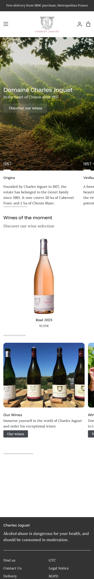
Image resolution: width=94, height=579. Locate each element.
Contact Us (12, 568)
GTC (52, 560)
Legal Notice (59, 568)
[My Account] (77, 24)
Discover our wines (25, 108)
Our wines (15, 434)
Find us (9, 560)
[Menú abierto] (4, 24)
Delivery (10, 576)
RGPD (53, 576)
